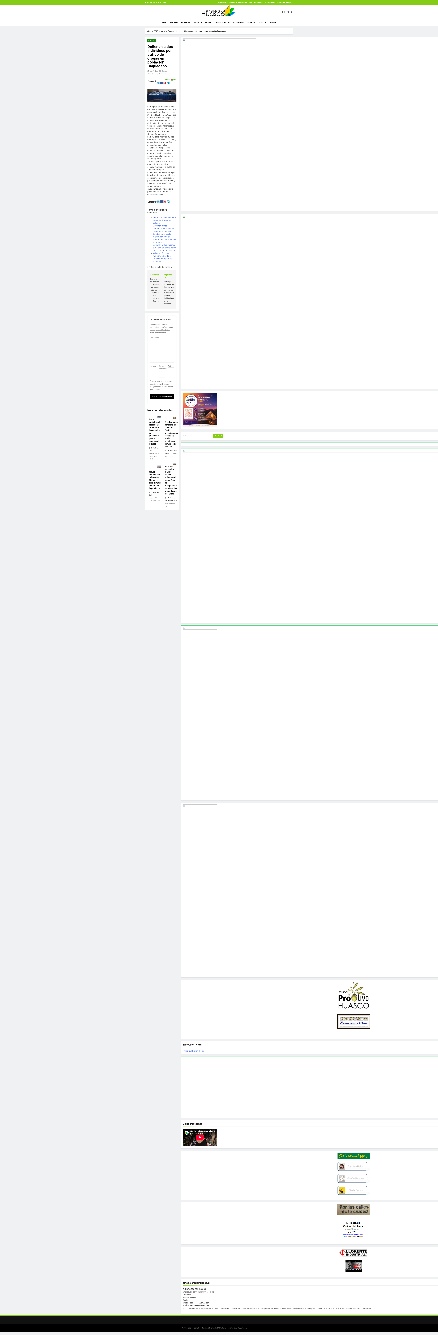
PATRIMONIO (238, 23)
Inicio (164, 23)
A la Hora (151, 41)
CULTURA (209, 23)
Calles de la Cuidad (245, 2)
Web (169, 366)
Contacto (289, 2)
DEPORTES (251, 23)
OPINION (273, 23)
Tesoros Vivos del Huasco (227, 2)
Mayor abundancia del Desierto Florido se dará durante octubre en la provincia (155, 480)
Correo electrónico (163, 369)
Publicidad (281, 2)
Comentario (155, 338)
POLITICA (262, 23)
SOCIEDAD (198, 23)
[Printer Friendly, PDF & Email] (170, 80)
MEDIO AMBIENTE (223, 23)
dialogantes (258, 2)
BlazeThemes (243, 1328)
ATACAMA (174, 23)
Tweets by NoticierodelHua (193, 1051)
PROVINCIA (185, 23)
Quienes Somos (269, 2)
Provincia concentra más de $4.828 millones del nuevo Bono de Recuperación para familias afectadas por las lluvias (171, 480)
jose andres (154, 71)
